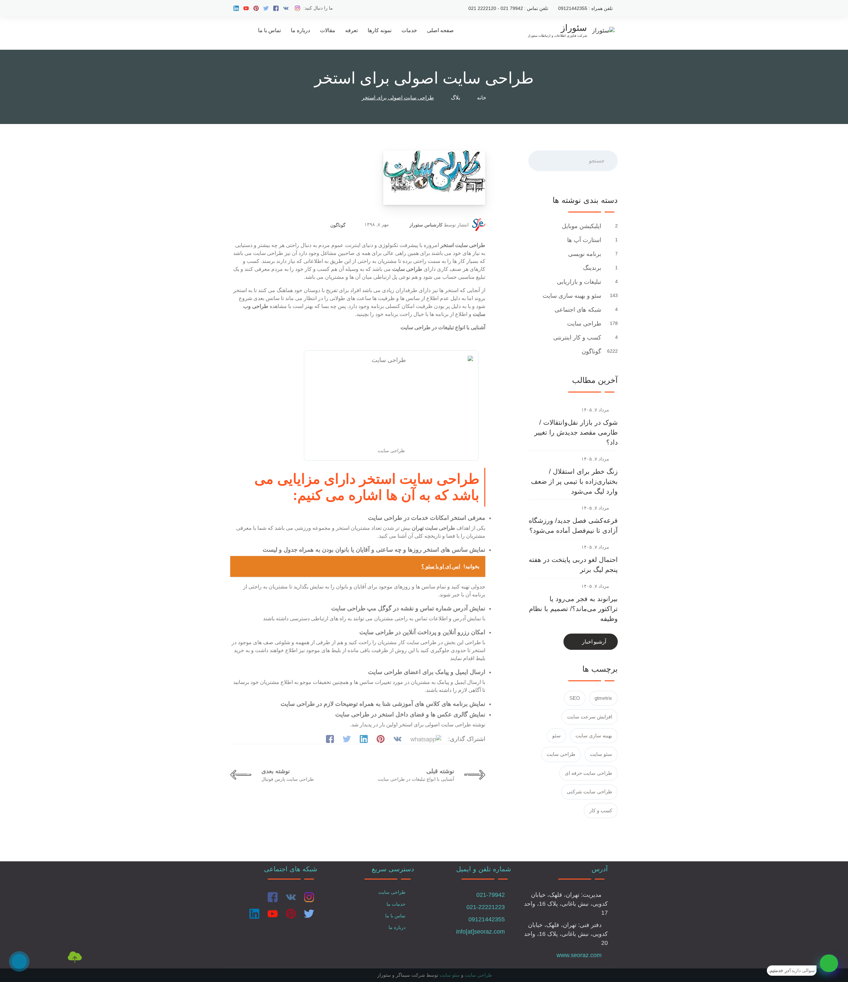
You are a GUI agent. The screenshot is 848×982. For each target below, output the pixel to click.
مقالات (327, 30)
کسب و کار (600, 810)
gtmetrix (603, 698)
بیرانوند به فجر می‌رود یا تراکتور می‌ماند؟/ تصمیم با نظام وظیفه (573, 608)
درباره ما (300, 30)
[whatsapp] (829, 963)
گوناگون (337, 225)
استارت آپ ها (583, 240)
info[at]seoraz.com (480, 931)
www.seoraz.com (579, 955)
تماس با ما (269, 30)
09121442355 (486, 919)
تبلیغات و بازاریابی (578, 281)
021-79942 (490, 894)
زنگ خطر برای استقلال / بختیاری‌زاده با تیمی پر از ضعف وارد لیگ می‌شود (574, 481)
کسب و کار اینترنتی (576, 337)
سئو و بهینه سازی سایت (571, 295)
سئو (556, 735)
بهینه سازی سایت (593, 735)
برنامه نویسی (583, 254)
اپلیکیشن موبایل (580, 226)
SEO (574, 698)
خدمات (409, 30)
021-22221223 (485, 907)
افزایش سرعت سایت (589, 716)
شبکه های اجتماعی (577, 309)
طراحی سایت (583, 323)
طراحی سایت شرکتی (589, 791)
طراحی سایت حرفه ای (588, 773)
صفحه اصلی (440, 30)
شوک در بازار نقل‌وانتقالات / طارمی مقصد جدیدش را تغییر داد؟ (576, 432)
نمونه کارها (380, 30)
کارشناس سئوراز (426, 224)
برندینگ (591, 268)
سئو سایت (601, 754)
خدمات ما (396, 904)
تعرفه (351, 30)
